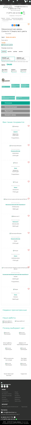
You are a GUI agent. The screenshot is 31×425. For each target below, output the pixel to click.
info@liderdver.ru (21, 7)
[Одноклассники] (14, 25)
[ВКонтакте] (12, 25)
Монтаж (4, 397)
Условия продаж (23, 423)
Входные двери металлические (10, 406)
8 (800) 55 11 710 (14, 9)
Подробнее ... (5, 72)
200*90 (21, 51)
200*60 (4, 51)
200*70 (9, 51)
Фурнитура (9, 111)
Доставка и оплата (6, 393)
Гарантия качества (6, 395)
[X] (18, 25)
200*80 (15, 51)
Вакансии (17, 399)
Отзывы (17, 393)
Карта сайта (18, 401)
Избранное (18, 397)
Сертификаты (5, 401)
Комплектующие (11, 107)
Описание (8, 103)
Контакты (17, 395)
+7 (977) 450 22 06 (13, 13)
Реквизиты (4, 399)
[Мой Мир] (16, 25)
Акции (16, 392)
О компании (5, 392)
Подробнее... (15, 138)
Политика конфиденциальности (15, 422)
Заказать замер (10, 115)
